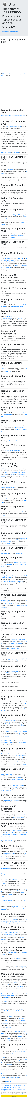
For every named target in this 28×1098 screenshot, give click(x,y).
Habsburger (4, 908)
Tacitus (3, 1074)
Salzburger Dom (11, 952)
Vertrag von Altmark (9, 720)
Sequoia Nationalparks (11, 472)
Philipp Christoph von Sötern (14, 731)
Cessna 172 (12, 262)
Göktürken (22, 1018)
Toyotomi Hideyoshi (18, 785)
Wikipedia (8, 1081)
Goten (3, 1057)
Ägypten (12, 235)
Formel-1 (16, 152)
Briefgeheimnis (10, 673)
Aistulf (8, 1040)
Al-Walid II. (21, 988)
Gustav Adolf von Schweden (9, 754)
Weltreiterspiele (6, 74)
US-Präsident (5, 469)
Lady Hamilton (21, 413)
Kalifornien (22, 472)
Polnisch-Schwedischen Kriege (14, 724)
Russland (20, 581)
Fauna (6, 474)
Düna (24, 764)
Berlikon (18, 1011)
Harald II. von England (9, 934)
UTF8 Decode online (9, 1091)
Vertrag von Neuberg (12, 923)
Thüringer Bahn (7, 543)
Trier (19, 733)
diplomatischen (17, 234)
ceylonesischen (10, 316)
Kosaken (14, 641)
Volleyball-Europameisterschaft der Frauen (13, 115)
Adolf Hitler (4, 368)
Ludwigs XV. (14, 671)
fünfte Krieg (8, 645)
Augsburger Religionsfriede (11, 800)
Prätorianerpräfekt (13, 1077)
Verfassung (18, 553)
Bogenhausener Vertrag (9, 576)
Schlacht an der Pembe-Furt (13, 450)
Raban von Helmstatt (7, 900)
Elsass (6, 997)
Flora (12, 474)
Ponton (9, 602)
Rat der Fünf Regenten (13, 787)
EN (2, 1085)
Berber (5, 1001)
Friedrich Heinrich (6, 741)
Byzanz (19, 891)
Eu (7, 855)
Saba (8, 834)
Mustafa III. (14, 643)
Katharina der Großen (13, 648)
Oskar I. (4, 515)
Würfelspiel (15, 879)
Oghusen (4, 1022)
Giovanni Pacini (8, 564)
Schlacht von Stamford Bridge (9, 932)
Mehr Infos (24, 1093)
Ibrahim (16, 982)
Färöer (8, 426)
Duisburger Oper (14, 441)
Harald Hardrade (13, 936)
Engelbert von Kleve (9, 853)
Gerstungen (23, 1009)
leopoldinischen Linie (18, 906)
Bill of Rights (9, 630)
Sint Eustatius (14, 834)
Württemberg (5, 553)
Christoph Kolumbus (6, 840)
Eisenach (22, 538)
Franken (9, 1064)
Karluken (22, 1020)
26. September (5, 600)
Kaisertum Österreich (9, 581)
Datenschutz (17, 1085)
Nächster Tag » (16, 31)
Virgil (3, 954)
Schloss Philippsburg (12, 735)
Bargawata (6, 1005)
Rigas (17, 761)
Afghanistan (10, 169)
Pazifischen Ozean (18, 817)
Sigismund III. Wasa (6, 774)
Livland (22, 725)
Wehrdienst (8, 371)
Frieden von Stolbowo (20, 755)
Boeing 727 (20, 258)
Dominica (19, 830)
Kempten (21, 968)
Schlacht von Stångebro (17, 779)
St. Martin (22, 834)
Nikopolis (23, 892)
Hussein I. (12, 237)
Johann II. (23, 851)
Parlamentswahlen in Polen (13, 126)
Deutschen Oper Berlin (16, 306)
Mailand (4, 879)
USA (6, 499)
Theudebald (15, 994)
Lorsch (19, 958)
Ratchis (20, 1036)
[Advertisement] (14, 58)
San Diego (7, 258)
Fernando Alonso (6, 152)
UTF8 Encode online (19, 1089)
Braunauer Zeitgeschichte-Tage (15, 215)
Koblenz (7, 736)
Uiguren (11, 1016)
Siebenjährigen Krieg (8, 658)
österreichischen (12, 919)
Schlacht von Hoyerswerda (15, 660)
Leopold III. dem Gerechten (17, 921)
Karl (22, 512)
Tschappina (4, 874)
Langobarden (16, 1031)
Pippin (12, 995)
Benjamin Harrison (14, 469)
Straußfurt (6, 1011)
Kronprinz (18, 512)
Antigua (14, 830)
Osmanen (9, 894)
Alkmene (17, 305)
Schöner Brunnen (6, 868)
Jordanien (20, 235)
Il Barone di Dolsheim (20, 562)
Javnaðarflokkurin (20, 427)
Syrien (7, 984)
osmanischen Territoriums (18, 639)
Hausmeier (7, 995)
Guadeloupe (9, 832)
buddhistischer (21, 318)
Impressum (8, 1085)
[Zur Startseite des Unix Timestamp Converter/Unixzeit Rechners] (5, 4)
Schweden (5, 512)
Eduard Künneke (7, 414)
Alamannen (4, 994)
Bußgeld (4, 883)
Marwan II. (20, 986)
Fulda (15, 966)
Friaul (8, 1038)
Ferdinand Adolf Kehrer (7, 487)
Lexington (20, 74)
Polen (2, 117)
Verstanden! (14, 1096)
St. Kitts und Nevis (14, 836)
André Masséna (8, 603)
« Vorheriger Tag (7, 31)
